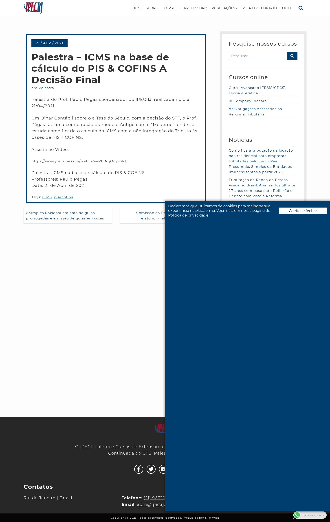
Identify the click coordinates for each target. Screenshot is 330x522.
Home (137, 8)
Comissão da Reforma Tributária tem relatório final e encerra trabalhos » (171, 215)
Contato (269, 8)
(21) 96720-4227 (161, 497)
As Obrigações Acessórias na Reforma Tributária (255, 111)
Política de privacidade (188, 215)
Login (285, 8)
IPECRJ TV (250, 8)
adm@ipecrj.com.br (159, 504)
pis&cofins (63, 197)
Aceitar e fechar (303, 211)
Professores (196, 8)
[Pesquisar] (300, 8)
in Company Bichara (248, 101)
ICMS (47, 197)
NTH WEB (212, 517)
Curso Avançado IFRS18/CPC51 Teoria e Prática (257, 90)
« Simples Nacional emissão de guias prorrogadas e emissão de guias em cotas (65, 215)
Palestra (46, 88)
